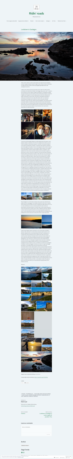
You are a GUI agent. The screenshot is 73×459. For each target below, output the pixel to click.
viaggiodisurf (31, 396)
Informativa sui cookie (20, 457)
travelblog (49, 393)
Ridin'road (23, 393)
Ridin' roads (36, 13)
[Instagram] (24, 452)
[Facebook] (22, 452)
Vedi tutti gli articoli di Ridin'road (28, 405)
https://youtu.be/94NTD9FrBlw (41, 377)
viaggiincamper (26, 396)
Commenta (48, 434)
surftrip (22, 396)
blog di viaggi (37, 393)
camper (41, 393)
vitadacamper (35, 396)
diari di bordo (45, 393)
